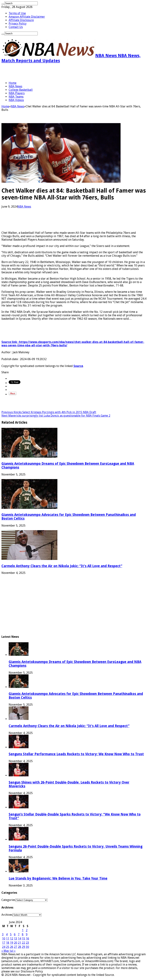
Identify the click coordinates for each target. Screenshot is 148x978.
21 (19, 942)
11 (7, 938)
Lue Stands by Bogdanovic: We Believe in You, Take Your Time (58, 878)
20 (15, 942)
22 (23, 942)
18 (7, 942)
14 (19, 938)
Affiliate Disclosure (21, 20)
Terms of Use (17, 13)
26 (11, 947)
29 (23, 947)
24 (3, 947)
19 (11, 942)
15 (23, 938)
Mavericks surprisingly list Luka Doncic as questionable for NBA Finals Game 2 (55, 415)
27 (15, 947)
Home (12, 83)
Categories (8, 900)
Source (78, 366)
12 (11, 938)
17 (3, 942)
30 (27, 947)
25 (7, 947)
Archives (6, 914)
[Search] (2, 4)
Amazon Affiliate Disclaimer (27, 16)
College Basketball (21, 90)
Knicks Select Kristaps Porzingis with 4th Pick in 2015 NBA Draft (48, 412)
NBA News (15, 86)
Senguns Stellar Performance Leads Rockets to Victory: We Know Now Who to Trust (76, 754)
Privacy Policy (18, 23)
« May (5, 951)
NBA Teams (16, 96)
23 (27, 942)
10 (3, 938)
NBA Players (17, 93)
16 (27, 938)
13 (15, 938)
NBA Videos (16, 100)
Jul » (13, 951)
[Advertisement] (43, 72)
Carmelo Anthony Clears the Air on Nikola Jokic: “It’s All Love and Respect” (61, 566)
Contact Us (16, 27)
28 (19, 947)
